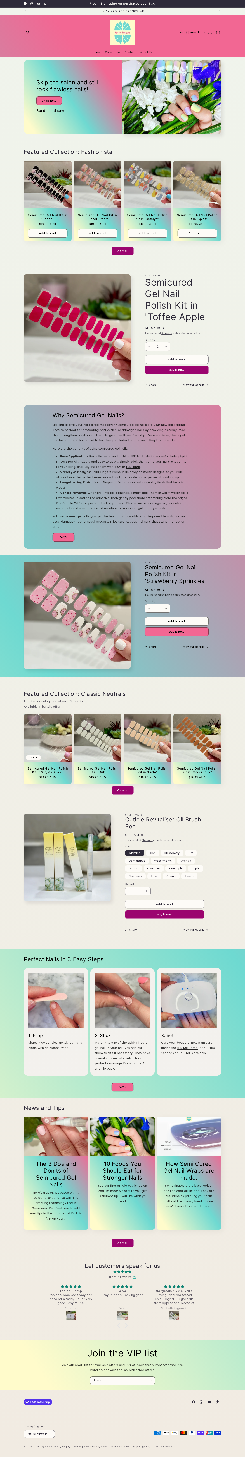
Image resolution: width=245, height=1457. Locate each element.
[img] (122, 1272)
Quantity (150, 339)
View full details (193, 385)
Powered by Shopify (59, 1446)
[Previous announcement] (84, 3)
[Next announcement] (161, 3)
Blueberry (137, 876)
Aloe (154, 853)
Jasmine (135, 853)
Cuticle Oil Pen (73, 503)
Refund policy (81, 1446)
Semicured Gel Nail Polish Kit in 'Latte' (147, 770)
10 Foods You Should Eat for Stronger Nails (122, 1170)
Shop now (49, 101)
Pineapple (176, 868)
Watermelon (163, 861)
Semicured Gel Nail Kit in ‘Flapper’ (47, 217)
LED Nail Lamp (187, 1048)
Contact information (165, 1446)
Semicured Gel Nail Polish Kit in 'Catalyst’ (147, 217)
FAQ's (64, 537)
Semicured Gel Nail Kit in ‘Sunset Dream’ (97, 217)
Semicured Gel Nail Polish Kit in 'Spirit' (197, 217)
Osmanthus (137, 861)
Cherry (171, 876)
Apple (196, 868)
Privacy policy (100, 1446)
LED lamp (133, 467)
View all (122, 251)
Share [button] (153, 385)
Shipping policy (141, 1446)
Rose (154, 876)
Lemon (135, 869)
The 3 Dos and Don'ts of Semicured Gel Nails (56, 1174)
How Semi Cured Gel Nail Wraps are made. (189, 1170)
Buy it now (176, 370)
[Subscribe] (151, 1380)
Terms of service (120, 1446)
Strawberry (172, 853)
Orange (188, 861)
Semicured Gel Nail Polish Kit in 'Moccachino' (197, 770)
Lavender (153, 868)
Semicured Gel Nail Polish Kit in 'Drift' (97, 770)
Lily (191, 853)
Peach (189, 876)
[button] (28, 33)
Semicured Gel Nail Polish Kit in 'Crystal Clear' (47, 770)
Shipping (166, 333)
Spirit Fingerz (40, 1446)
